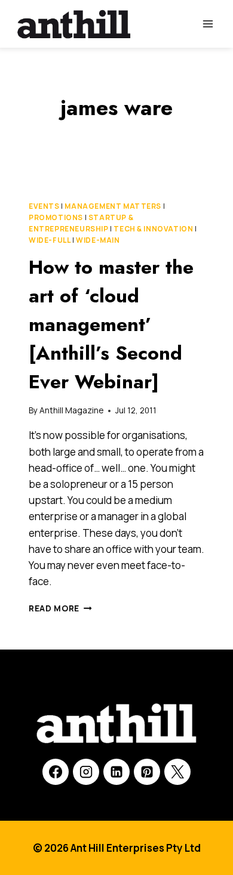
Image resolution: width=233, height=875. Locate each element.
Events (44, 206)
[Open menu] (208, 23)
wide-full (49, 240)
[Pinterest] (147, 772)
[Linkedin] (116, 772)
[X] (177, 772)
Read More (60, 608)
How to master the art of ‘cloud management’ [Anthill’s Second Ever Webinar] (111, 324)
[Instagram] (86, 772)
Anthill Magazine (71, 410)
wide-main (97, 240)
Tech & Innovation (153, 229)
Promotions (56, 217)
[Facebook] (55, 772)
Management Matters (113, 206)
